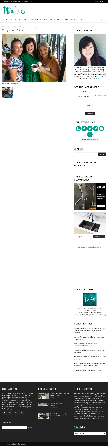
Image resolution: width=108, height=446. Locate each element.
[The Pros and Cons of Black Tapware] (43, 404)
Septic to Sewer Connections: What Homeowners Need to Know (85, 345)
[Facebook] (95, 1)
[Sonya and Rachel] (34, 81)
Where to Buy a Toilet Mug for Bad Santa (20, 27)
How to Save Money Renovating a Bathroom (88, 370)
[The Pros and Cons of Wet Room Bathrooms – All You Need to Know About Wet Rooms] (43, 396)
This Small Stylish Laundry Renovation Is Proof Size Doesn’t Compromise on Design (89, 364)
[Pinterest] (100, 1)
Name (90, 106)
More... (98, 78)
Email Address (83, 97)
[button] (101, 19)
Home (4, 27)
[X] (102, 1)
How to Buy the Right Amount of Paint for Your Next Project (89, 351)
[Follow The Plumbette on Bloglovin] (90, 140)
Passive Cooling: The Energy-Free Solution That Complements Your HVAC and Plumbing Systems (89, 330)
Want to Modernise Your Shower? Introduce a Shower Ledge (89, 338)
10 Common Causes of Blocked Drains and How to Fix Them (90, 358)
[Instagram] (97, 1)
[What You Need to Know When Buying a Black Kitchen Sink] (43, 416)
